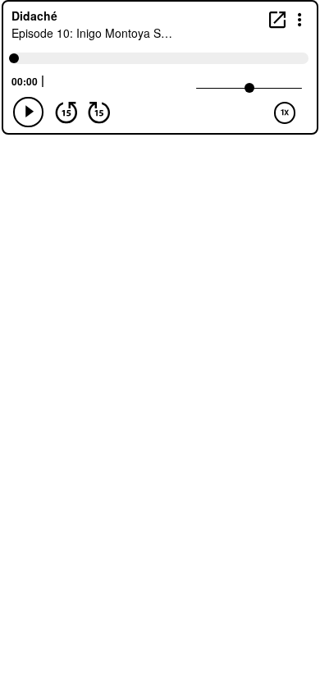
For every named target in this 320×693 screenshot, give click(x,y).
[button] (300, 18)
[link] (277, 19)
